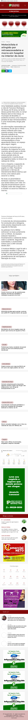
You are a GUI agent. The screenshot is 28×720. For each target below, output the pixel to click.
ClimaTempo (24, 451)
